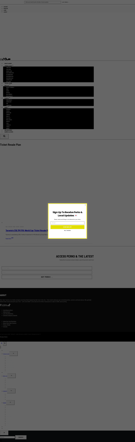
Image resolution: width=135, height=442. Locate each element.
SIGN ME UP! (67, 227)
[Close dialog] (85, 205)
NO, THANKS (67, 230)
